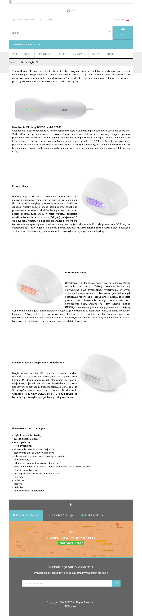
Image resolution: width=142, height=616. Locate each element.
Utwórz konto (36, 19)
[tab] (26, 515)
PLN (118, 20)
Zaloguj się (20, 19)
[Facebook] (71, 504)
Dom (11, 62)
